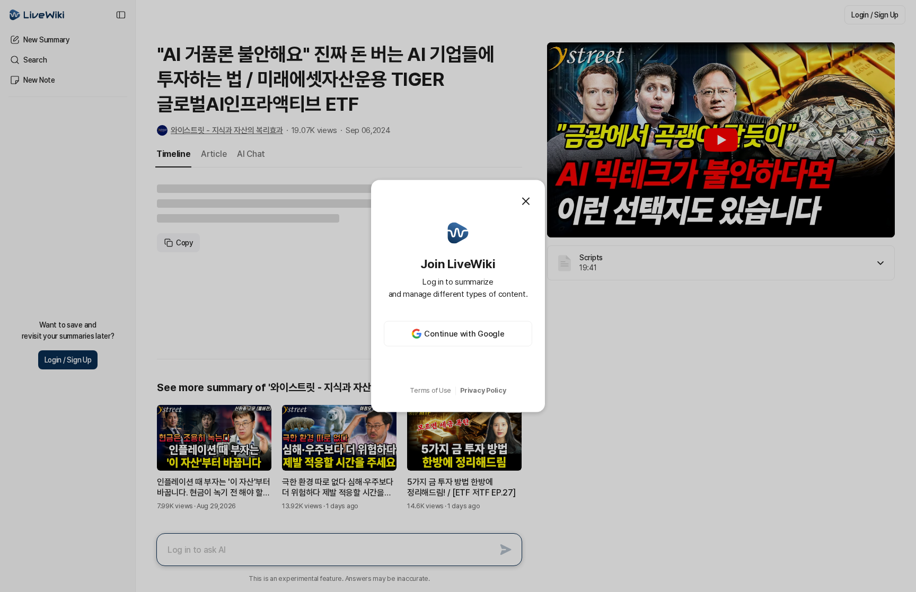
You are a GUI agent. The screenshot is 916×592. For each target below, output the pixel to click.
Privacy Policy (483, 390)
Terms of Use (430, 390)
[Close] (525, 200)
